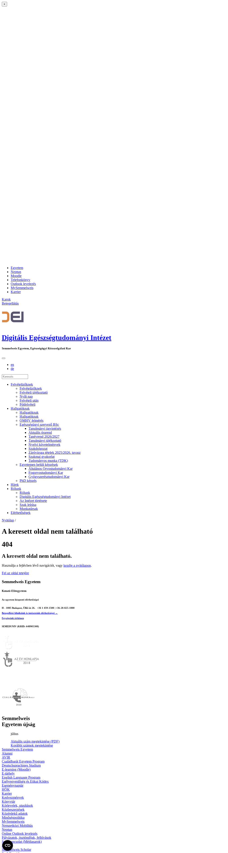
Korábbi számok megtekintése (32, 745)
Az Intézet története (33, 501)
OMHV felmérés (31, 420)
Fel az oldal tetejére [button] (15, 573)
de (12, 369)
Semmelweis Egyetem (17, 749)
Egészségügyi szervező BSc (39, 424)
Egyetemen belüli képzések (39, 464)
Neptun (16, 272)
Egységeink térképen (13, 618)
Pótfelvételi (27, 404)
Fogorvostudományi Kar (45, 472)
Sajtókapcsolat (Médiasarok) (22, 841)
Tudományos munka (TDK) (48, 460)
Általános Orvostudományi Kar (50, 468)
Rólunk (16, 489)
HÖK (6, 789)
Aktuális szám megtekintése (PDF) (35, 741)
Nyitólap (8, 520)
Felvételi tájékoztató (34, 392)
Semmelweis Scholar (16, 849)
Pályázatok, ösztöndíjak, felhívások (26, 837)
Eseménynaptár (12, 785)
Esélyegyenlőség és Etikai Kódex (25, 781)
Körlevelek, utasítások (17, 805)
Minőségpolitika (13, 817)
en (12, 364)
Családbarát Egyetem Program (23, 761)
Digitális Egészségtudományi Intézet (56, 338)
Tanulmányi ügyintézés (44, 428)
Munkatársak (29, 509)
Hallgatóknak (20, 408)
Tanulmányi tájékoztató (44, 440)
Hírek (15, 485)
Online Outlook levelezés (19, 833)
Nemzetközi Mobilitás (17, 825)
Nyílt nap (26, 396)
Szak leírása (28, 505)
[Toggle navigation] (3, 358)
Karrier (16, 292)
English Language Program (21, 777)
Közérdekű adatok (15, 813)
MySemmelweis (22, 288)
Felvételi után (29, 400)
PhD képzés (28, 480)
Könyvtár (8, 801)
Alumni (7, 753)
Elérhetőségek (21, 513)
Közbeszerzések (13, 809)
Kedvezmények (13, 797)
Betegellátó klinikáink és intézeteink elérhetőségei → (30, 613)
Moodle (16, 276)
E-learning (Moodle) (16, 769)
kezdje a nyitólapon (77, 565)
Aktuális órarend (40, 432)
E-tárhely (8, 773)
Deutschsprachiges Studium (21, 765)
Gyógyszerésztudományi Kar (48, 476)
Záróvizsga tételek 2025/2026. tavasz (54, 452)
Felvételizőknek (22, 384)
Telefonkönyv (20, 280)
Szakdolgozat (37, 448)
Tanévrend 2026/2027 (43, 436)
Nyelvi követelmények (44, 444)
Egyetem (17, 268)
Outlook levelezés (23, 284)
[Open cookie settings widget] (7, 845)
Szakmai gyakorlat (41, 456)
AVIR (6, 757)
